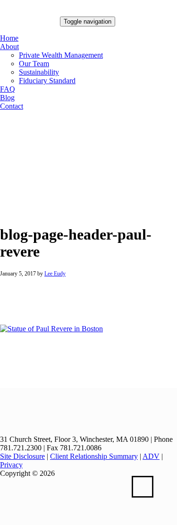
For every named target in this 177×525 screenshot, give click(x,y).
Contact (11, 106)
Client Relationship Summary (94, 456)
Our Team (34, 64)
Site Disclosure (22, 456)
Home (9, 38)
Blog (7, 98)
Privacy (11, 465)
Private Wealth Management (61, 55)
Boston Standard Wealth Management (30, 24)
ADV (151, 456)
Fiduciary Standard (47, 81)
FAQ (7, 89)
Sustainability (39, 72)
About (9, 47)
